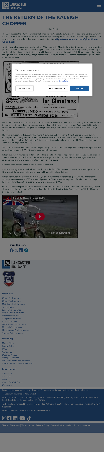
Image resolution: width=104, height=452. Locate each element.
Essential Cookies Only (58, 88)
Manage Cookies (25, 88)
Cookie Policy (64, 81)
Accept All (79, 88)
